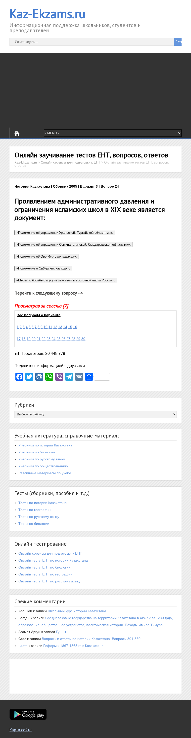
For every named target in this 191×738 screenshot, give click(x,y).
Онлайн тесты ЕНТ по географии (45, 574)
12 (55, 327)
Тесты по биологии (33, 524)
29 (78, 339)
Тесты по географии (34, 510)
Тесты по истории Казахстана (42, 503)
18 (24, 339)
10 (46, 327)
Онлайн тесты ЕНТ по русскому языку (49, 581)
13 (60, 327)
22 (44, 339)
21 (39, 339)
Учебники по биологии (36, 452)
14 (65, 327)
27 (68, 339)
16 (75, 327)
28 (73, 339)
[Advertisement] (95, 90)
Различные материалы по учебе (44, 473)
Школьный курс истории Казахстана (77, 611)
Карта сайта (20, 730)
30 (83, 339)
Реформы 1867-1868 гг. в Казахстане (73, 646)
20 (34, 339)
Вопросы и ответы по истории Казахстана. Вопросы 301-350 (91, 639)
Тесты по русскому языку (38, 517)
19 (29, 339)
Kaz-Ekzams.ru (47, 13)
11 (50, 327)
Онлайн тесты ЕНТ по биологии (44, 567)
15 (70, 327)
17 (19, 339)
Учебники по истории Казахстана (45, 445)
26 (63, 339)
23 (48, 339)
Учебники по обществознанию (43, 466)
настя (23, 646)
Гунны (61, 632)
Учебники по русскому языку (41, 459)
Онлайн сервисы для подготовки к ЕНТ (50, 553)
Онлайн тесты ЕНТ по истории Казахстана (53, 560)
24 (53, 339)
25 (58, 339)
